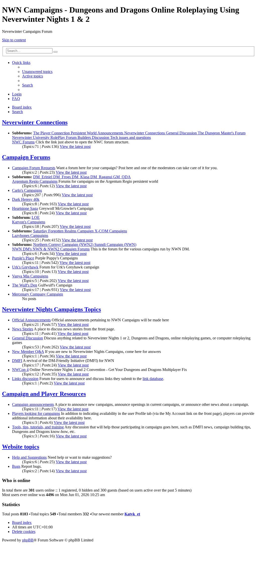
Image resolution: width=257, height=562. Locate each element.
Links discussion (25, 379)
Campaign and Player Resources (44, 394)
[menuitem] (37, 71)
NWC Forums (23, 142)
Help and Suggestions (29, 457)
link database (153, 379)
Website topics (20, 446)
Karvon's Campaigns (28, 222)
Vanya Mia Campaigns (30, 276)
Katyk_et (132, 514)
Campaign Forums (26, 157)
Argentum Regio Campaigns (34, 181)
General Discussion (27, 338)
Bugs (16, 466)
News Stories (22, 329)
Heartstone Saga (25, 208)
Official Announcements (31, 320)
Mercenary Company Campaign (37, 294)
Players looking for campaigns (36, 413)
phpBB (28, 540)
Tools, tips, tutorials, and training (38, 427)
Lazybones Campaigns (30, 235)
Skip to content (14, 40)
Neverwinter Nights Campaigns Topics (51, 309)
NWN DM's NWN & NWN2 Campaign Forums (51, 249)
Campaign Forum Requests (33, 168)
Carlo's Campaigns (27, 190)
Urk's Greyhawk (25, 267)
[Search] (55, 52)
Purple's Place (23, 258)
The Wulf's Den (24, 285)
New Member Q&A (28, 351)
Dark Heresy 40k (25, 199)
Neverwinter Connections (35, 122)
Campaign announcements (33, 404)
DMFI (17, 360)
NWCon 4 (20, 369)
